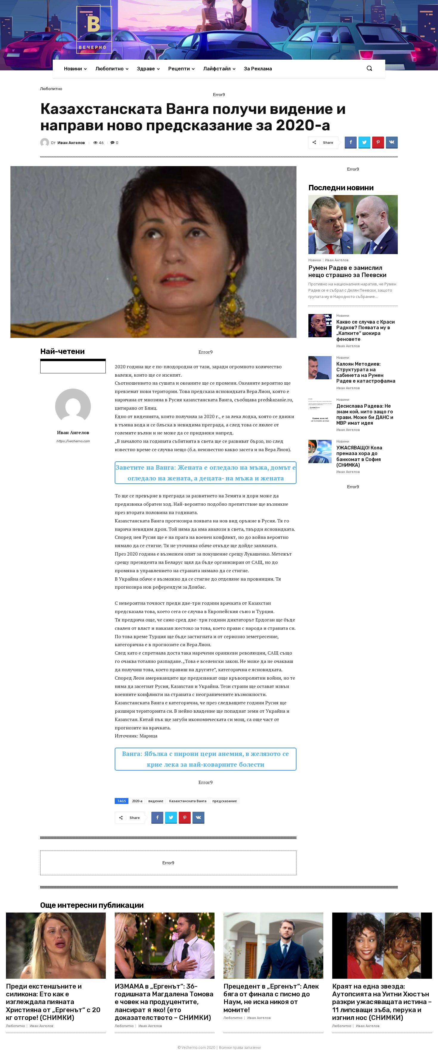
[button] (369, 69)
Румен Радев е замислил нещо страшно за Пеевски (347, 271)
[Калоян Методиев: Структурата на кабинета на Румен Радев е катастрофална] (320, 367)
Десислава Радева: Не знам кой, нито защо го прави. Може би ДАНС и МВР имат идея (364, 414)
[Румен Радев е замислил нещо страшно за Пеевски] (353, 224)
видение (155, 801)
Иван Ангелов (71, 143)
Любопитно (51, 89)
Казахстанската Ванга (187, 801)
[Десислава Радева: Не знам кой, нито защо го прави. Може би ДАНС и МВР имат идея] (320, 409)
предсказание (224, 801)
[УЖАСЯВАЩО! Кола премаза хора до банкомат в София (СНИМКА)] (320, 451)
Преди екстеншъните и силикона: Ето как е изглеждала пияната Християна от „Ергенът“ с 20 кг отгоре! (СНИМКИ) (53, 1002)
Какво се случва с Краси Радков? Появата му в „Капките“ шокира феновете (365, 330)
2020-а (137, 801)
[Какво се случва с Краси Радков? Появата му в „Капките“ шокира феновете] (320, 325)
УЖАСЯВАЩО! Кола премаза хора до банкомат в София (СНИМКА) (359, 456)
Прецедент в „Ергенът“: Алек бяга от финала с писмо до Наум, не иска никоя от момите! (271, 998)
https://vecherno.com (73, 441)
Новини (314, 260)
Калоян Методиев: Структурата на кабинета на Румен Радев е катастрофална (365, 372)
